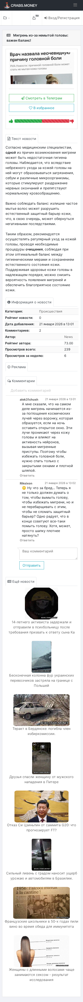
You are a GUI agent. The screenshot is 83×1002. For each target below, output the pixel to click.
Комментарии (23, 381)
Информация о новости (31, 302)
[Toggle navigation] (75, 5)
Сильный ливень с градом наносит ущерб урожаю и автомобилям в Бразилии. (41, 875)
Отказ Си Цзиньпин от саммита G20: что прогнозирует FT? (41, 827)
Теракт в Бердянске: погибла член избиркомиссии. (41, 731)
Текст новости (23, 139)
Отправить (32, 565)
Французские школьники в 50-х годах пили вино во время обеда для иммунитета (41, 924)
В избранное (43, 108)
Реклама (18, 367)
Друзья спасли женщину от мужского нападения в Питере (41, 779)
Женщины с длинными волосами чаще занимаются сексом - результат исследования (41, 974)
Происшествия (50, 311)
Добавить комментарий (31, 390)
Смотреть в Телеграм (43, 98)
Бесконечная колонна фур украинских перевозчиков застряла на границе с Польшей (41, 680)
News (68, 337)
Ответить (27, 475)
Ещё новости (22, 581)
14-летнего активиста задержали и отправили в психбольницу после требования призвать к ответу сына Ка (42, 627)
